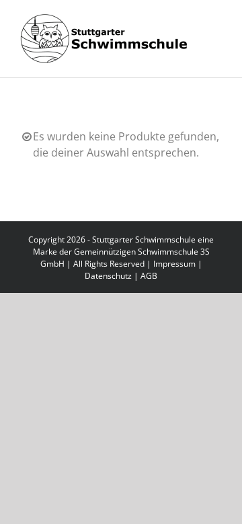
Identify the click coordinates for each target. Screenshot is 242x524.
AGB (148, 275)
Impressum (174, 263)
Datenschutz (108, 275)
